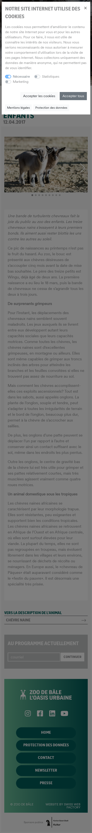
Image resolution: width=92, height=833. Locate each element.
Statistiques (50, 76)
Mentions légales (18, 107)
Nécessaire (21, 76)
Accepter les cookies (39, 96)
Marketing (20, 82)
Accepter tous (73, 96)
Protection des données (51, 107)
